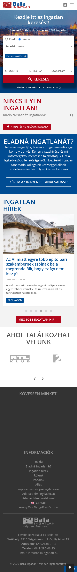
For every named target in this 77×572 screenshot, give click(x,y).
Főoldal (39, 462)
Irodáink (38, 480)
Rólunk (38, 475)
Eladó (12, 39)
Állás (38, 484)
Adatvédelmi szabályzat (38, 498)
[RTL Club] (20, 358)
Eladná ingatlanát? (38, 466)
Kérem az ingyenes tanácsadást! (38, 182)
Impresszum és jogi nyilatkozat (38, 489)
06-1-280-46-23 (44, 548)
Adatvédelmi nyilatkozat (38, 494)
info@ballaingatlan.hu (43, 553)
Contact (40, 503)
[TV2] (57, 358)
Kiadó (26, 39)
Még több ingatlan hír (36, 319)
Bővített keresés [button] (27, 87)
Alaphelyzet (51, 87)
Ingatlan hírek (19, 205)
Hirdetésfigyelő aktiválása (29, 126)
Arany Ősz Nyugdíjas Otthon (38, 507)
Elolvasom (54, 295)
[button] (70, 568)
